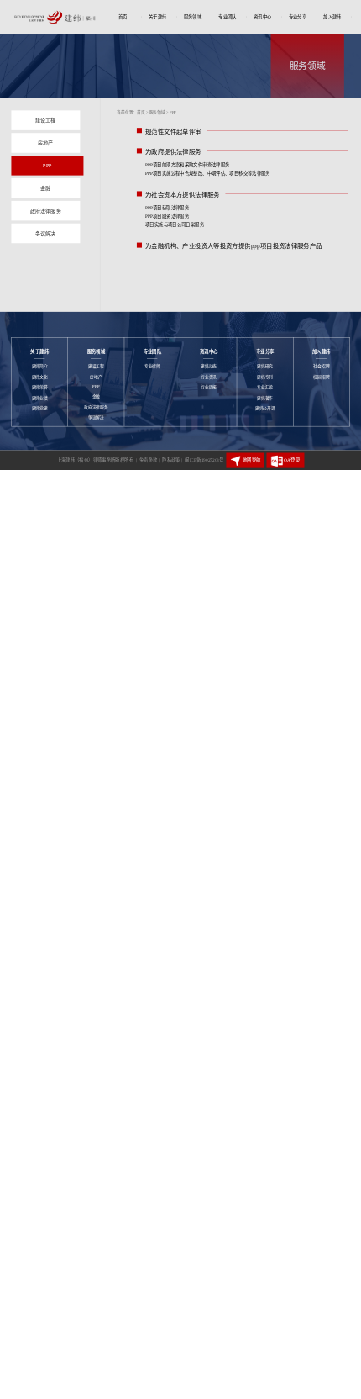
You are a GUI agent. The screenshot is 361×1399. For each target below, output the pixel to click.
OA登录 (291, 460)
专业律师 (152, 366)
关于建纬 (158, 16)
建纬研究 (265, 366)
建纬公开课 (265, 408)
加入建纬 (332, 16)
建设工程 (96, 366)
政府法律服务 (95, 407)
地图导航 (251, 460)
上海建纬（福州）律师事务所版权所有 (97, 459)
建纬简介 (40, 366)
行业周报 (209, 387)
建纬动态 (209, 366)
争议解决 (96, 417)
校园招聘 (321, 377)
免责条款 (149, 459)
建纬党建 (40, 408)
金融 (96, 396)
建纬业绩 (40, 398)
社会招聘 (321, 366)
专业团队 (227, 16)
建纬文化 (40, 377)
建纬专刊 (265, 377)
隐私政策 (172, 459)
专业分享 (298, 16)
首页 (123, 16)
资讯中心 (263, 16)
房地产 (96, 377)
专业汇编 (265, 387)
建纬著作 (265, 398)
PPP (95, 386)
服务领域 (193, 16)
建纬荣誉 (40, 387)
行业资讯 (209, 377)
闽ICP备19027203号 (204, 459)
